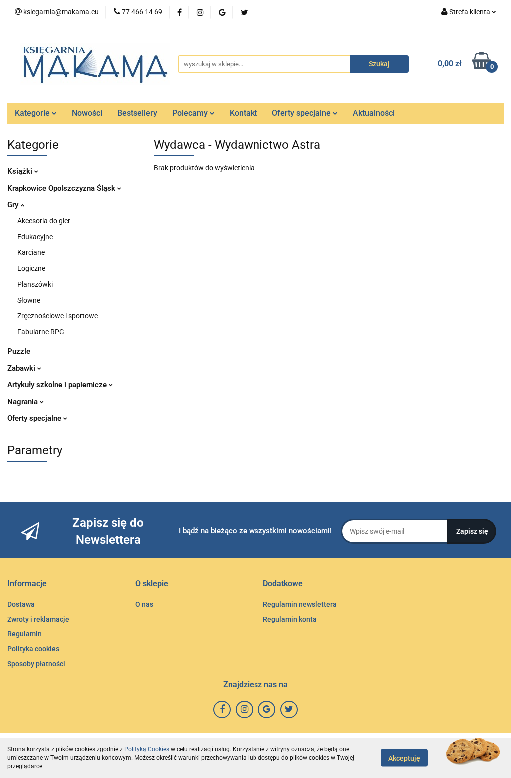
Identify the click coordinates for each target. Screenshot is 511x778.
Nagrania (23, 401)
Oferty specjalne (302, 113)
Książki (20, 171)
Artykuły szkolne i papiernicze (58, 384)
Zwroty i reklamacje (38, 619)
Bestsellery (137, 113)
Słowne (28, 300)
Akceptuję (404, 758)
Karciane (31, 252)
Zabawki (22, 368)
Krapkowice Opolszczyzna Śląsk (62, 188)
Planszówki (35, 284)
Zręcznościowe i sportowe (57, 316)
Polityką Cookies (146, 749)
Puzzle (18, 351)
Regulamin (24, 634)
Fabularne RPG (40, 332)
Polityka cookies (33, 649)
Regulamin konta (290, 619)
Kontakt (243, 113)
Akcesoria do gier (43, 221)
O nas (144, 604)
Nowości (87, 113)
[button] (27, 584)
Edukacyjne (35, 237)
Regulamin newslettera (300, 604)
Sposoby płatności (36, 664)
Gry (13, 204)
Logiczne (31, 268)
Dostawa (21, 604)
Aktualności (374, 113)
